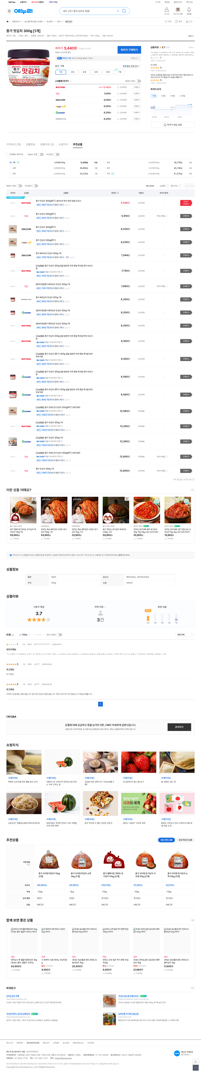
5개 (96, 72)
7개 (119, 72)
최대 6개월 (161, 216)
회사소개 (9, 1043)
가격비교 (13, 144)
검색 (124, 11)
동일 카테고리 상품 (185, 840)
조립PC (37, 2)
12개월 (182, 96)
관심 (169, 21)
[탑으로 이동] (196, 1068)
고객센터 (56, 1043)
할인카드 (174, 186)
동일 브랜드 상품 (166, 840)
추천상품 (77, 144)
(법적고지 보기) (123, 555)
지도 (53, 2)
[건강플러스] (12, 2)
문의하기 (179, 727)
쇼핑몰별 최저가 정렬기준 (70, 81)
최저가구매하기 (186, 203)
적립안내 (134, 58)
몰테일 (167, 2)
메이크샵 (189, 2)
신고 (68, 205)
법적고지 (46, 1043)
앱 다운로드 (187, 1053)
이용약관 (19, 1043)
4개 (84, 72)
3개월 (163, 96)
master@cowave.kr (63, 1058)
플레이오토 (178, 2)
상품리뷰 (47, 144)
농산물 (49, 21)
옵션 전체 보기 (130, 66)
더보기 (190, 36)
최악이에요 (11, 649)
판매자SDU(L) (78, 1043)
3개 (72, 72)
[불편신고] (196, 1062)
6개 (107, 72)
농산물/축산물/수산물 (33, 21)
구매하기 (186, 216)
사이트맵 (90, 1043)
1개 (60, 72)
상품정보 (30, 144)
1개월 (154, 96)
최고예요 (10, 669)
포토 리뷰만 (51, 635)
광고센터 (66, 1043)
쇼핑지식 (23, 2)
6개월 (172, 96)
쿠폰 (67, 257)
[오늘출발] (150, 186)
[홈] (7, 21)
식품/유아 (16, 21)
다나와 (158, 2)
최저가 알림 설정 (174, 124)
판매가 (113, 193)
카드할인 (49, 154)
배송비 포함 (130, 81)
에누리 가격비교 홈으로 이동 (23, 11)
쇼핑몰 (162, 186)
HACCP (129, 583)
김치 (58, 21)
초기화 (190, 186)
